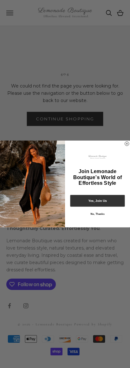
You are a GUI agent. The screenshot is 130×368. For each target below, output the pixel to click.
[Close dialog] (127, 144)
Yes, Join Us (97, 200)
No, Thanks (97, 214)
